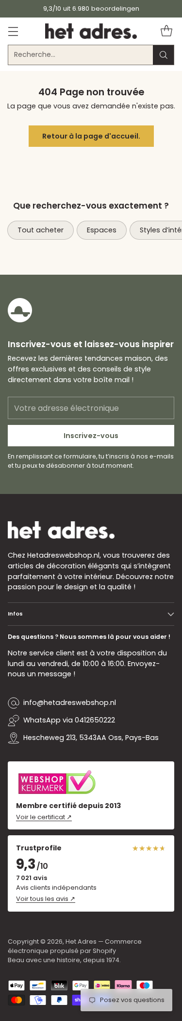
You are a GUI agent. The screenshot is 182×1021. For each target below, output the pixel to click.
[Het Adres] (91, 31)
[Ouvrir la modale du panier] (166, 31)
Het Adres (81, 941)
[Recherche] (163, 55)
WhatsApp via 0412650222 (69, 720)
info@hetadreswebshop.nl (69, 702)
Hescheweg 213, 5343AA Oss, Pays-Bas (91, 737)
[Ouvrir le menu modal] (13, 31)
